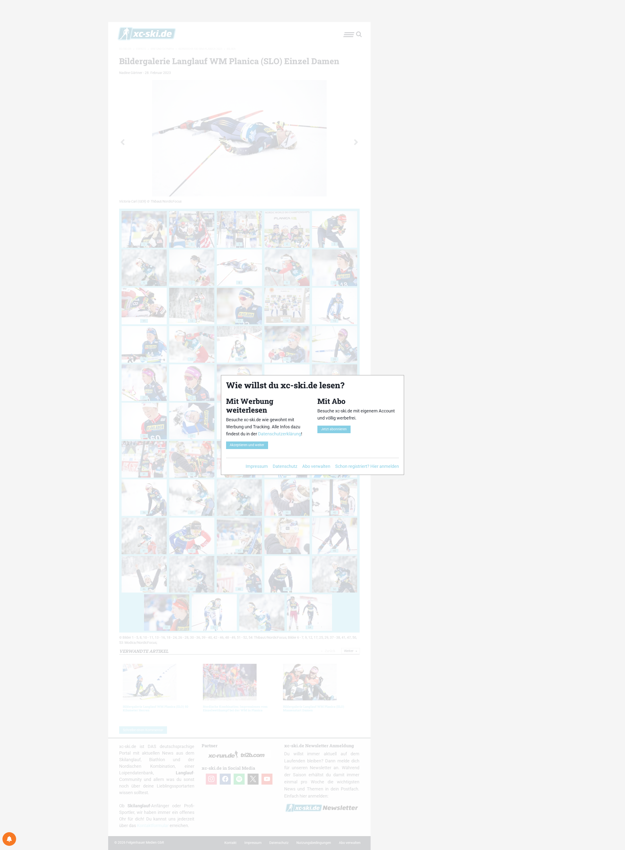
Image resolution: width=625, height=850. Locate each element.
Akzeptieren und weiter (247, 445)
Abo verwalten (316, 466)
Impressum (257, 466)
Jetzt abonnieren (334, 429)
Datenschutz (285, 466)
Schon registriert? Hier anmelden (367, 466)
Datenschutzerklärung (279, 433)
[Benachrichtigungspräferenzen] (9, 839)
